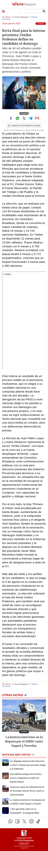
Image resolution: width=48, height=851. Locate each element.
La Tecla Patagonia (20, 17)
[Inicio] (24, 4)
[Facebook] (17, 821)
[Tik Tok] (38, 821)
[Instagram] (31, 821)
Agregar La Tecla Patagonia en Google (26, 125)
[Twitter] (24, 821)
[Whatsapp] (10, 821)
